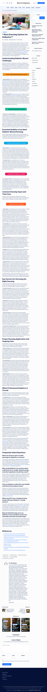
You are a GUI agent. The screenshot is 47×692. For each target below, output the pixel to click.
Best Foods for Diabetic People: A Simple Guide (38, 39)
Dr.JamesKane (13, 563)
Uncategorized (35, 85)
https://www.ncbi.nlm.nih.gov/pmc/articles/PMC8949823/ (14, 533)
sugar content (20, 505)
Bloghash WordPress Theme (35, 690)
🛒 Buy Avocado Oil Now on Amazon (16, 204)
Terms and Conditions (6, 675)
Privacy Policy (5, 672)
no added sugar (10, 525)
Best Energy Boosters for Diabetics (25, 627)
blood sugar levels (5, 81)
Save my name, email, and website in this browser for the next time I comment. (15, 661)
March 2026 (34, 58)
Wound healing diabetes (13, 556)
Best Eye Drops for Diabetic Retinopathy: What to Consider (6, 625)
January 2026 (35, 62)
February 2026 (35, 60)
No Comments (20, 39)
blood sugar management (24, 460)
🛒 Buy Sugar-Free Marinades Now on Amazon (16, 143)
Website (23, 655)
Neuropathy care (5, 556)
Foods (33, 74)
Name (3, 655)
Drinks (33, 72)
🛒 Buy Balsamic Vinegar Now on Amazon (16, 174)
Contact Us (4, 679)
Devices (33, 70)
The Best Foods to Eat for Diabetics (37, 26)
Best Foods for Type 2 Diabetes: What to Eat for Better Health (37, 31)
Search (38, 14)
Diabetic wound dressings (22, 555)
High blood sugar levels (16, 94)
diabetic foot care (5, 555)
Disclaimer (4, 674)
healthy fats (13, 464)
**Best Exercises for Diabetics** (16, 627)
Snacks (33, 81)
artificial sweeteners (9, 495)
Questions (34, 79)
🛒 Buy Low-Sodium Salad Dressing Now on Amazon (16, 74)
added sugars (22, 464)
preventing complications (23, 51)
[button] (41, 3)
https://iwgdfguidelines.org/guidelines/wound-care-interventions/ (16, 542)
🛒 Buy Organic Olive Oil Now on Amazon (16, 109)
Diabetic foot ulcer (7, 544)
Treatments (5, 621)
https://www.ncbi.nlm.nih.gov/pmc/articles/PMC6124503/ (14, 535)
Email (13, 655)
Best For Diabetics (23, 3)
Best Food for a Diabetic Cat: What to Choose (38, 43)
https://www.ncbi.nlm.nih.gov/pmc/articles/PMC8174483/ (14, 550)
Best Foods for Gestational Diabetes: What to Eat (37, 35)
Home (3, 10)
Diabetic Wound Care (13, 555)
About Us (4, 677)
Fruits (33, 77)
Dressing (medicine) (7, 545)
